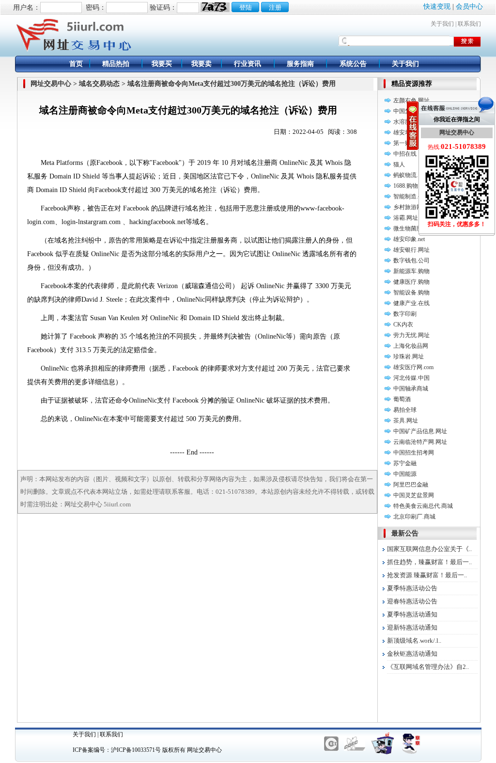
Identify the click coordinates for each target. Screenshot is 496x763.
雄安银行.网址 (411, 249)
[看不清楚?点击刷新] (215, 7)
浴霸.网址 (405, 217)
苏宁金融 (405, 463)
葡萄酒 (402, 399)
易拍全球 (405, 409)
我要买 (162, 63)
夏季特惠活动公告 (412, 588)
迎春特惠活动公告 (412, 601)
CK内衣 (403, 324)
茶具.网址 (405, 420)
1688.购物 (405, 185)
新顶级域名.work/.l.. (414, 640)
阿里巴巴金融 (410, 484)
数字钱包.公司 (411, 260)
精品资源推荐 (411, 83)
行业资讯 (247, 63)
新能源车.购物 (411, 271)
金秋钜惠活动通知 (412, 653)
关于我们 (442, 23)
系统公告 (353, 63)
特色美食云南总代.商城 (423, 506)
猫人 (399, 164)
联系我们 (469, 23)
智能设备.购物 (411, 292)
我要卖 (201, 63)
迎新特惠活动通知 (412, 627)
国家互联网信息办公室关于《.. (429, 548)
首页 (76, 63)
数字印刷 (405, 313)
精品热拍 (115, 63)
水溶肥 (402, 121)
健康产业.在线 (411, 303)
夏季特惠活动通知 (412, 614)
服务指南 (300, 63)
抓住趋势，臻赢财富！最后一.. (429, 562)
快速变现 (436, 6)
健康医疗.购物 (411, 281)
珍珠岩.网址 (408, 356)
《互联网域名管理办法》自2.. (428, 666)
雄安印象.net (409, 239)
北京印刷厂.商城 (414, 516)
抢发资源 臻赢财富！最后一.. (427, 575)
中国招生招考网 (413, 452)
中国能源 (405, 474)
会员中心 (469, 6)
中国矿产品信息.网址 (420, 431)
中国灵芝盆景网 (413, 495)
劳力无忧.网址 (411, 335)
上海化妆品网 (410, 345)
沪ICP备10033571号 (136, 750)
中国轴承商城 (410, 388)
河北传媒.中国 (411, 377)
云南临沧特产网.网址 (420, 441)
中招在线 (405, 153)
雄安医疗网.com (413, 367)
